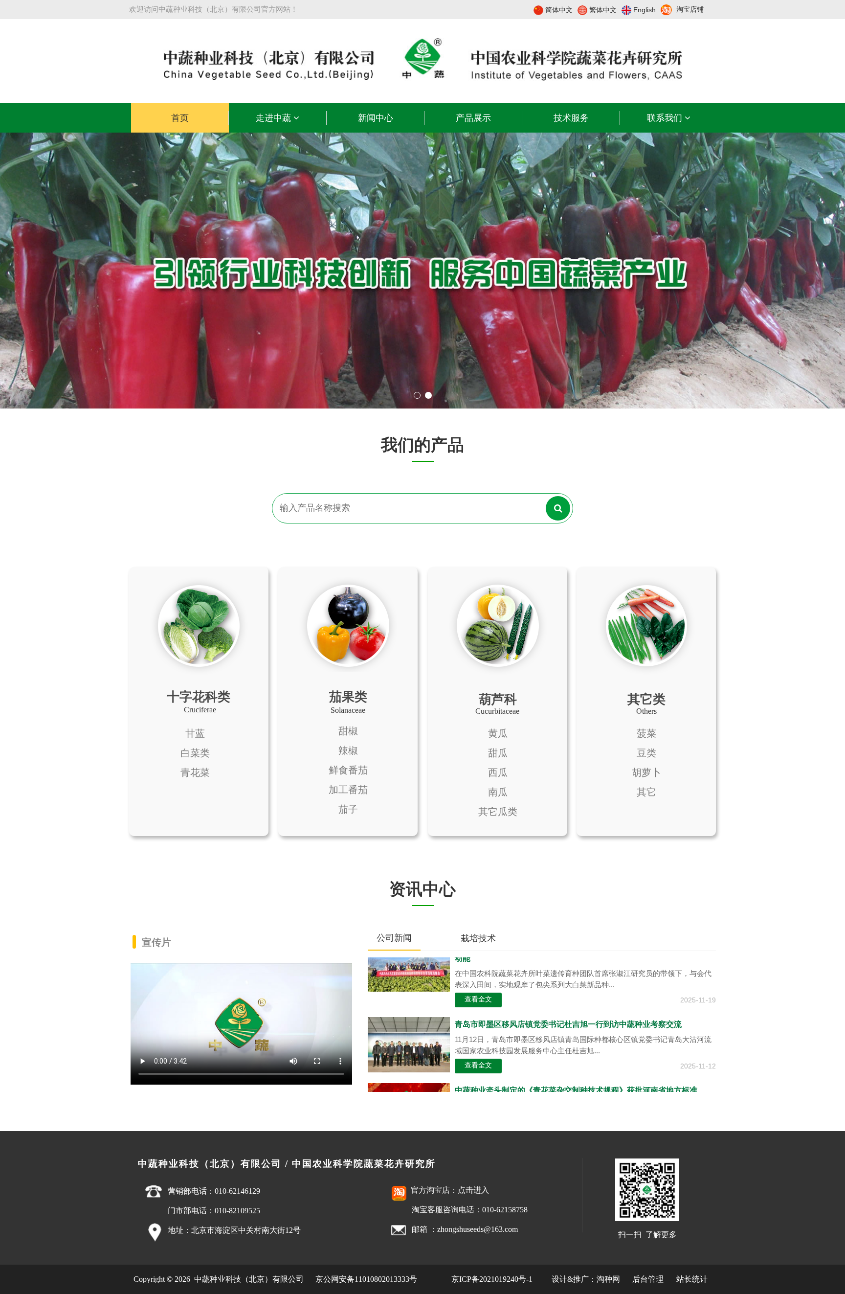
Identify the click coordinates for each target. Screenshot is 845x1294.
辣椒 (348, 750)
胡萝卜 (646, 772)
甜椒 (348, 731)
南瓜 (498, 792)
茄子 (348, 809)
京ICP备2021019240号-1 (492, 1279)
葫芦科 (498, 699)
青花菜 (195, 772)
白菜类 (195, 753)
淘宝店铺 (690, 9)
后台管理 (649, 1279)
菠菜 (646, 733)
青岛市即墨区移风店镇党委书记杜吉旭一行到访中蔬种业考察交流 (568, 1008)
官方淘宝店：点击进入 (450, 1190)
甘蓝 (195, 733)
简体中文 (559, 10)
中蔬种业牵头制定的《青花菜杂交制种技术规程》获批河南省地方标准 (576, 1074)
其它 (646, 792)
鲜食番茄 (348, 770)
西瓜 (498, 772)
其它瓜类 (497, 811)
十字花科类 (198, 696)
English (644, 10)
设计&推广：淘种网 (586, 1279)
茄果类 (348, 696)
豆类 (646, 753)
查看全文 (478, 983)
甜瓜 (498, 753)
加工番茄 (348, 789)
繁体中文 (603, 10)
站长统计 (692, 1279)
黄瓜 (498, 733)
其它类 (646, 699)
